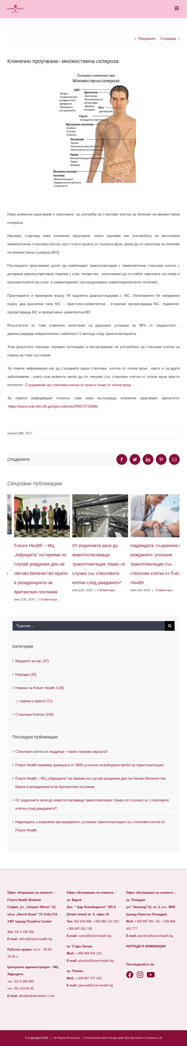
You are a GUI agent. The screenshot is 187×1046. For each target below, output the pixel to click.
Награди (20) (26, 674)
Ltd (160, 1038)
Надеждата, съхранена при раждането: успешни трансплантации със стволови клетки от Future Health (151, 564)
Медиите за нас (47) (32, 661)
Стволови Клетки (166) (34, 714)
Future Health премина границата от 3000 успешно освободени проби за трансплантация (89, 765)
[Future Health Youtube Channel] (151, 975)
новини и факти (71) (36, 701)
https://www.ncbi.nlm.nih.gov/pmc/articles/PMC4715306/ (53, 406)
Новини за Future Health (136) (39, 688)
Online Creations (146, 1038)
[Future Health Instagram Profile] (140, 975)
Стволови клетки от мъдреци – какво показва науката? (61, 751)
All (55, 1038)
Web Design (109, 1038)
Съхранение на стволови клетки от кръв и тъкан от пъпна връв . (79, 385)
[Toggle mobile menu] (177, 8)
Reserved (73, 1038)
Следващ (168, 38)
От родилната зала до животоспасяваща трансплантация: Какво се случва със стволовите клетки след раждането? (91, 564)
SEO (127, 1038)
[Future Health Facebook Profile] (129, 975)
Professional (92, 1038)
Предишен (147, 38)
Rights (61, 1038)
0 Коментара (41, 599)
